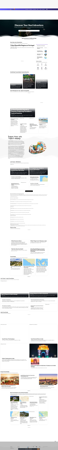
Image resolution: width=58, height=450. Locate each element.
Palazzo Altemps (22, 244)
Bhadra (5, 296)
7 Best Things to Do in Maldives (6, 305)
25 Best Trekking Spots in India (8, 358)
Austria (33, 252)
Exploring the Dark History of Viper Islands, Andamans (33, 402)
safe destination (21, 296)
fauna (25, 172)
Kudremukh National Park (8, 360)
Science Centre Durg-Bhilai (42, 184)
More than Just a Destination (16, 42)
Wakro (10, 301)
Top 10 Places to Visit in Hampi (9, 294)
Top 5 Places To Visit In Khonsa (6, 299)
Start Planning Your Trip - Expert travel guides (19, 90)
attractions (16, 120)
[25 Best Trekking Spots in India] (15, 351)
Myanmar (31, 296)
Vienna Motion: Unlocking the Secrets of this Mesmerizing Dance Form (47, 386)
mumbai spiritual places (29, 85)
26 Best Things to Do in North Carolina (23, 418)
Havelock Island (12, 187)
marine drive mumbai (32, 82)
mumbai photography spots (31, 84)
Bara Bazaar (38, 171)
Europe (25, 47)
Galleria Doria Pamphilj (13, 243)
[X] (42, 9)
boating (7, 296)
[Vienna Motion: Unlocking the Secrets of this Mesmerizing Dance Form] (48, 379)
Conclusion (20, 47)
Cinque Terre (30, 268)
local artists (7, 388)
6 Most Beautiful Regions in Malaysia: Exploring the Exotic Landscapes (41, 81)
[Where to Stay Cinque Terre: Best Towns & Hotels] (29, 262)
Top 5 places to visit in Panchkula (17, 178)
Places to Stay (13, 227)
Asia (32, 295)
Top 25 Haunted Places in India (37, 339)
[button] (39, 9)
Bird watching (21, 172)
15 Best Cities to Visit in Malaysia (41, 266)
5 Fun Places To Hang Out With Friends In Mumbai (29, 79)
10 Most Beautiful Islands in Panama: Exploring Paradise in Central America (21, 111)
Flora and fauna (37, 172)
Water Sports (11, 308)
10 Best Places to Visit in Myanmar (39, 293)
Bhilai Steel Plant (32, 184)
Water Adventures (7, 308)
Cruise (29, 115)
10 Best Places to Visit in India (41, 45)
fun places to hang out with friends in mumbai (27, 81)
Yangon (46, 296)
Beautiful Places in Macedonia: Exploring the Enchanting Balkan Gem (28, 376)
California (22, 404)
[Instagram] (46, 65)
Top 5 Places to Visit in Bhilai (34, 183)
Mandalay (54, 295)
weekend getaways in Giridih (22, 132)
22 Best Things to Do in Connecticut (33, 418)
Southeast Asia (38, 296)
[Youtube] (38, 68)
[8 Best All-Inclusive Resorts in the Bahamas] (16, 81)
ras (35, 301)
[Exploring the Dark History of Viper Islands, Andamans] (33, 398)
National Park (16, 123)
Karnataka (4, 295)
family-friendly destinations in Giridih (23, 126)
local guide (5, 307)
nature (10, 48)
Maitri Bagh (38, 184)
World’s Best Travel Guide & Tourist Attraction (19, 72)
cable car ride (41, 268)
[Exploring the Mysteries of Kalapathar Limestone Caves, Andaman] (25, 186)
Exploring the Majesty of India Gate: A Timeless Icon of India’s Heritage (43, 366)
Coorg (42, 307)
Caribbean (22, 115)
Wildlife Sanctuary (12, 301)
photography (12, 188)
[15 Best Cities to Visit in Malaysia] (42, 262)
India (45, 84)
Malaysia (44, 85)
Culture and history (13, 296)
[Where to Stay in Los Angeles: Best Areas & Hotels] (24, 398)
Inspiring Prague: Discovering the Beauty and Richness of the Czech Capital (8, 386)
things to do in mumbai (26, 87)
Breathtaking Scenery (39, 252)
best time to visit (16, 47)
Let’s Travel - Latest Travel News (7, 278)
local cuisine (30, 47)
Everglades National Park (13, 123)
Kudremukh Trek (12, 360)
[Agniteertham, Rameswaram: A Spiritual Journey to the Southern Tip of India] (33, 120)
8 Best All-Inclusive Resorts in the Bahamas (16, 85)
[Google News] (46, 68)
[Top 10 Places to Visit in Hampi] (15, 289)
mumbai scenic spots (25, 85)
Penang (40, 271)
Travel (19, 87)
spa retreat (25, 307)
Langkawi (42, 85)
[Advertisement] (29, 4)
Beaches (13, 47)
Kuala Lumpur (39, 85)
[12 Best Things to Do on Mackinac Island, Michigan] (14, 398)
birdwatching (35, 252)
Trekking (38, 87)
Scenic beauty (16, 408)
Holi (17, 243)
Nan (45, 85)
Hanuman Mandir (35, 184)
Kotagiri (5, 360)
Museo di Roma (12, 244)
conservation (40, 84)
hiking (28, 47)
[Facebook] (41, 9)
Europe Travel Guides (5, 371)
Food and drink (13, 269)
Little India (37, 270)
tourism (4, 308)
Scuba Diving (17, 87)
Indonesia (37, 85)
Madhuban (21, 129)
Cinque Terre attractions (31, 269)
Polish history (43, 402)
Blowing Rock (24, 420)
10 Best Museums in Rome (16, 240)
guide (31, 115)
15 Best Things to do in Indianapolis (40, 54)
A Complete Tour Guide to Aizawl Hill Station (37, 168)
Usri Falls (26, 131)
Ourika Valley (17, 420)
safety (13, 48)
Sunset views (14, 124)
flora (26, 172)
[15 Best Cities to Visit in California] (45, 48)
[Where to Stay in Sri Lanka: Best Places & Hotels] (45, 57)
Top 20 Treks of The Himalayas (8, 339)
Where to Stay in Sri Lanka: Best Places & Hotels (39, 58)
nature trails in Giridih (24, 129)
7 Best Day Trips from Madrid (17, 249)
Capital (18, 47)
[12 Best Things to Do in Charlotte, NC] (16, 262)
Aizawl (34, 171)
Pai (37, 405)
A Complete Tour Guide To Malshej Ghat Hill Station (18, 169)
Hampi (2, 295)
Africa (14, 268)
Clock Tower (10, 387)
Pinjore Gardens (12, 178)
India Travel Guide (4, 312)
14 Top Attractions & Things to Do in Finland (40, 51)
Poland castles (40, 402)
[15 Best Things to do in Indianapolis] (45, 54)
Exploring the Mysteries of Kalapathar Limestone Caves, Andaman (15, 184)
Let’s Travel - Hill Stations (15, 161)
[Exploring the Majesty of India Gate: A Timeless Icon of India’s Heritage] (43, 351)
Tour (14, 48)
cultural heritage (22, 47)
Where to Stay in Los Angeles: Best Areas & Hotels (23, 403)
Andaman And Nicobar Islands (33, 404)
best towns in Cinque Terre (26, 268)
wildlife (16, 48)
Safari (16, 307)
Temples (23, 296)
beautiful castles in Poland (42, 399)
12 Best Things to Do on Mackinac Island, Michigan (14, 402)
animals (14, 120)
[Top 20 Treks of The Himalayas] (15, 331)
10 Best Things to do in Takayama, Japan (38, 240)
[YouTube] (43, 9)
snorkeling (19, 307)
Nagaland (19, 360)
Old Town (39, 271)
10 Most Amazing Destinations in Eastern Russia (37, 299)
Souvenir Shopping (22, 307)
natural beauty (32, 47)
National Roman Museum (17, 244)
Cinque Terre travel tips (30, 271)
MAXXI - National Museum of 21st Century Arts (23, 243)
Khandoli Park (25, 128)
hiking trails (36, 421)
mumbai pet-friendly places (26, 84)
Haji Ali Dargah (25, 82)
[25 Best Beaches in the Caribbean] (43, 120)
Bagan (36, 295)
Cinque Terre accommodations (26, 269)
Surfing (27, 307)
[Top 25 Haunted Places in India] (43, 331)
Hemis (3, 388)
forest (26, 47)
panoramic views (11, 388)
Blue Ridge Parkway (22, 421)
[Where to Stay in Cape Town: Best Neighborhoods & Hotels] (44, 179)
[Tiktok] (42, 68)
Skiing (17, 307)
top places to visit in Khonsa (4, 301)
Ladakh (15, 360)
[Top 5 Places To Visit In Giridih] (24, 120)
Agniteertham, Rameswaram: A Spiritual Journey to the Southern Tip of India (34, 125)
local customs (51, 295)
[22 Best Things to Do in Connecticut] (33, 414)
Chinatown (45, 268)
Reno (12, 48)
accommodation (12, 115)
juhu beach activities (28, 82)
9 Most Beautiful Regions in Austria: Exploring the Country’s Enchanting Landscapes (37, 250)
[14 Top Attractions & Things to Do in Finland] (45, 51)
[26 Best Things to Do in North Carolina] (24, 414)
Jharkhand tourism (22, 128)
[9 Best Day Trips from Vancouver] (43, 414)
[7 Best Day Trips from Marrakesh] (14, 414)
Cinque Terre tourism (25, 271)
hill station (43, 84)
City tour (49, 387)
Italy (18, 243)
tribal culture (8, 301)
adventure (12, 47)
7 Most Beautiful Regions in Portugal (22, 45)
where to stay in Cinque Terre (26, 274)
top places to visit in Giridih (22, 131)
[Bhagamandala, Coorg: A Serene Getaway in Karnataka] (51, 307)
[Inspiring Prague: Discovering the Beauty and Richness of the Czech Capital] (10, 379)
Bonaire (40, 126)
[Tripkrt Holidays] (12, 9)
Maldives (7, 307)
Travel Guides (13, 256)
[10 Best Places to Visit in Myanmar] (43, 289)
